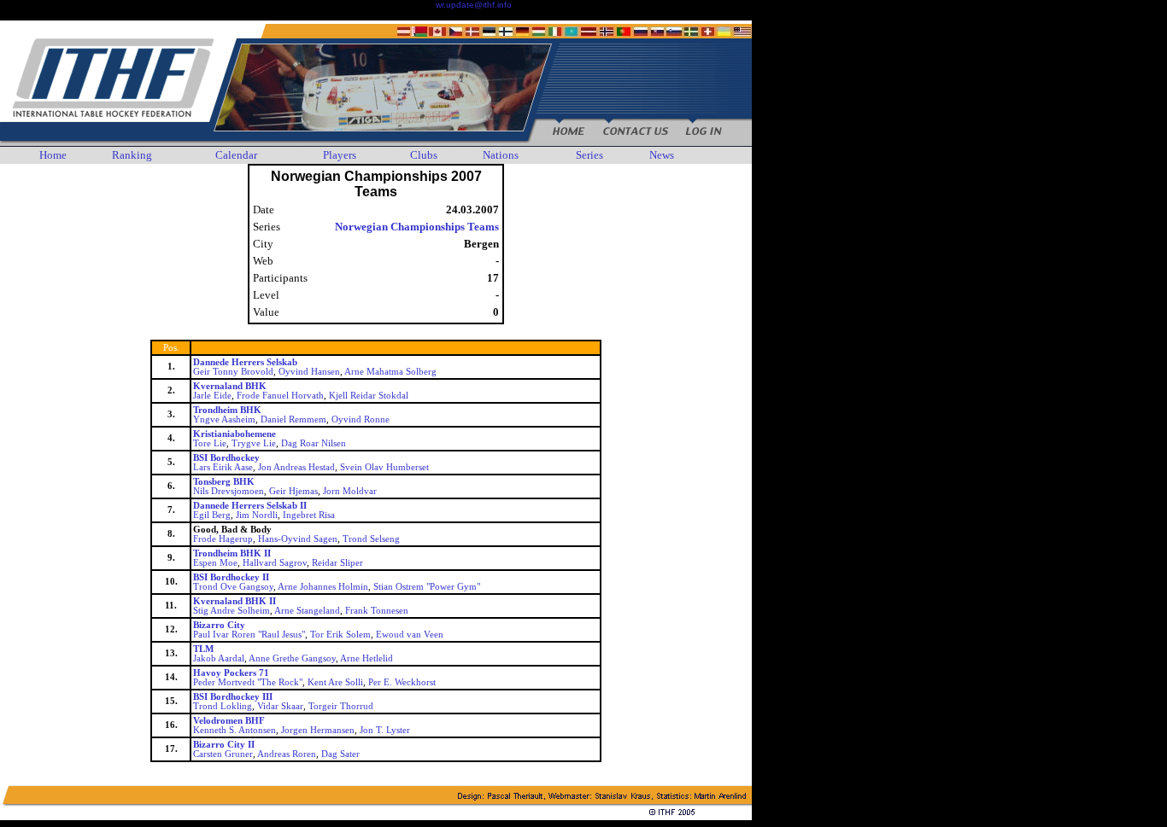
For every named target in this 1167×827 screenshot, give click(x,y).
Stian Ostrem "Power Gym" (426, 586)
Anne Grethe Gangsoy (292, 658)
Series (589, 155)
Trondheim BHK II (232, 553)
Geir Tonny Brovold (233, 371)
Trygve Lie (254, 443)
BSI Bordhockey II (231, 577)
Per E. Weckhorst (402, 682)
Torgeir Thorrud (340, 706)
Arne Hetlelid (366, 658)
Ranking (132, 155)
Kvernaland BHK (230, 386)
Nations (501, 155)
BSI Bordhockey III (233, 697)
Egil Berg (212, 515)
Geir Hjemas (293, 491)
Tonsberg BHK (224, 481)
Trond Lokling (222, 706)
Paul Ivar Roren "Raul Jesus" (249, 634)
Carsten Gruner (223, 754)
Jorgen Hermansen (318, 730)
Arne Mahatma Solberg (390, 371)
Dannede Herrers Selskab (245, 362)
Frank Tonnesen (376, 610)
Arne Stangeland (307, 610)
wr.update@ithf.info (474, 4)
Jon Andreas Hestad (296, 467)
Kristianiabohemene (234, 434)
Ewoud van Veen (409, 634)
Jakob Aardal (218, 658)
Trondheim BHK (227, 410)
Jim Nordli (257, 515)
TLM (203, 649)
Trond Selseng (371, 539)
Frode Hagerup (223, 539)
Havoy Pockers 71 (231, 673)
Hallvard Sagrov (275, 563)
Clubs (423, 155)
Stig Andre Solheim (231, 610)
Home (53, 155)
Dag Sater (340, 754)
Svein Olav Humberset (384, 467)
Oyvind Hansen (309, 371)
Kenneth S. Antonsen (234, 730)
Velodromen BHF (229, 720)
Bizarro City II (224, 744)
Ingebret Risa (309, 515)
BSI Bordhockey (226, 458)
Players (339, 155)
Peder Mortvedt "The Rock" (247, 682)
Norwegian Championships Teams (417, 226)
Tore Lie (209, 443)
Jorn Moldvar (350, 491)
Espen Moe (215, 563)
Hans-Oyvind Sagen (297, 539)
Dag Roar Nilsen (313, 443)
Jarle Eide (212, 395)
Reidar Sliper (337, 563)
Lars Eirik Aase (223, 467)
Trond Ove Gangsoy (233, 586)
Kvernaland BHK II (234, 601)
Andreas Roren (286, 754)
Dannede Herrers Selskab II (250, 505)
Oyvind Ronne (360, 419)
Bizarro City (219, 625)
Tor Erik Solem (340, 634)
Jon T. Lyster (385, 730)
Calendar (236, 155)
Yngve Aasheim (224, 419)
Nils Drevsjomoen (228, 491)
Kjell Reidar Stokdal (368, 395)
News (661, 155)
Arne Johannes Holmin (323, 586)
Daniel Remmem (293, 419)
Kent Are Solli (335, 682)
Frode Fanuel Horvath (280, 395)
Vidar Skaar (280, 706)
